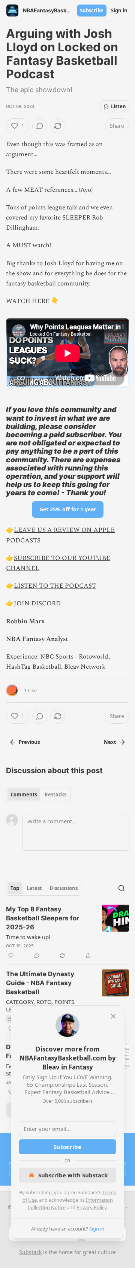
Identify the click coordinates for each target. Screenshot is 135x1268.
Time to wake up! (28, 937)
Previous (29, 742)
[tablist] (38, 794)
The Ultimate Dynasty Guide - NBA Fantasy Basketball (40, 983)
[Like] (11, 955)
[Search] (121, 888)
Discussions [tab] (64, 888)
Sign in (119, 10)
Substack (30, 1252)
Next (110, 742)
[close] (113, 1016)
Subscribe (92, 10)
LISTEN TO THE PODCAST (55, 586)
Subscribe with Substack (73, 1175)
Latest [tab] (34, 888)
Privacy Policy (91, 1207)
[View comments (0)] (39, 125)
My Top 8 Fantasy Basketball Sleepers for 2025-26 (42, 918)
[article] (67, 932)
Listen (118, 106)
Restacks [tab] (55, 794)
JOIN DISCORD (37, 603)
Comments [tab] (23, 794)
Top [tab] (14, 888)
